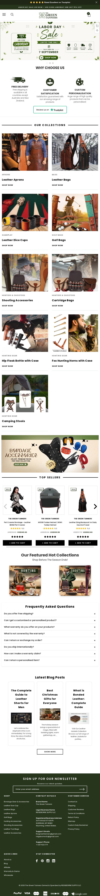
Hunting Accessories (12, 821)
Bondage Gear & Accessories (16, 801)
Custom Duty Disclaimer (78, 825)
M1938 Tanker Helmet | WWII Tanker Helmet (50, 523)
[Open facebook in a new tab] (36, 860)
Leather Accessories (12, 833)
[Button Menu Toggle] (4, 14)
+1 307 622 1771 (42, 844)
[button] (50, 454)
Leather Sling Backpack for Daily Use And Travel (83, 523)
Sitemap (71, 821)
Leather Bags (9, 809)
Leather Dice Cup (11, 805)
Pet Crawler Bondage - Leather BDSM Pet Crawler (17, 523)
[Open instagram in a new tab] (48, 860)
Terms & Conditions (76, 813)
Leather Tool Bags (11, 829)
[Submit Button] (82, 789)
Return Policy (73, 817)
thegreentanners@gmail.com (48, 834)
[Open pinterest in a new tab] (42, 860)
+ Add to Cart (17, 543)
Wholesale (8, 875)
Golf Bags (8, 817)
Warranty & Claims (12, 871)
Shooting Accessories (13, 825)
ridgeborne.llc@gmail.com (47, 836)
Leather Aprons (10, 813)
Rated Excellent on (57, 2)
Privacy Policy (73, 829)
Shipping (71, 805)
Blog (6, 863)
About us (7, 859)
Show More (50, 752)
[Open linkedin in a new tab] (53, 860)
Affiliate (7, 867)
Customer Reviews (76, 809)
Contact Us (72, 801)
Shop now (7, 185)
